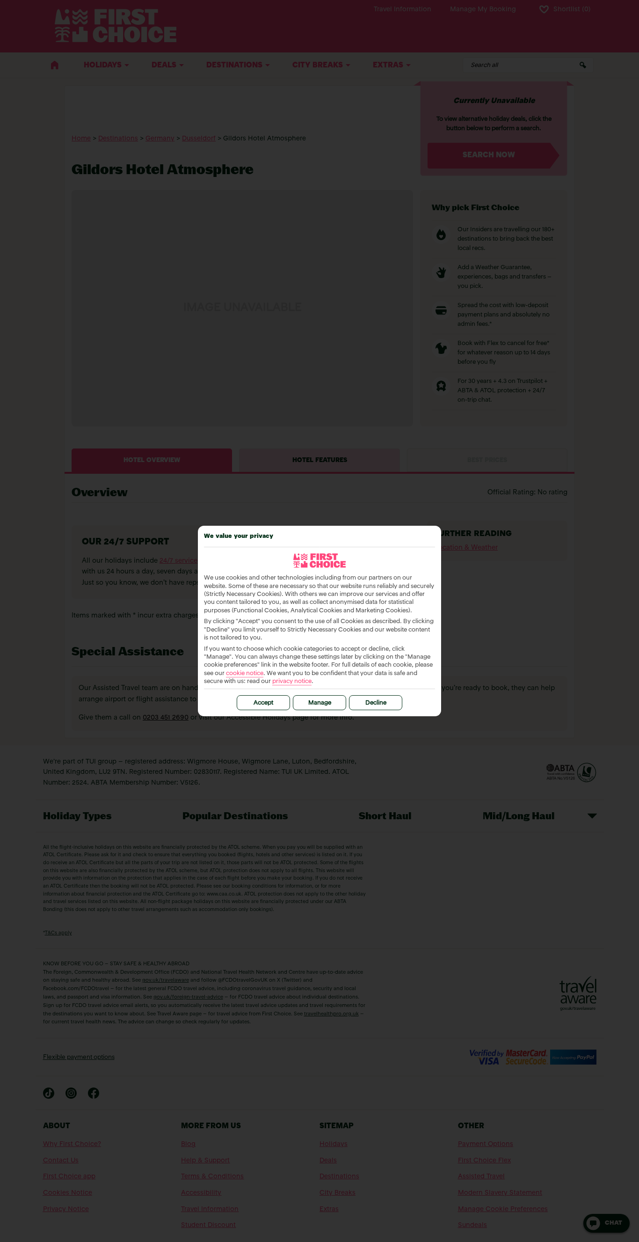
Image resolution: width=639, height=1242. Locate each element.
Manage (319, 703)
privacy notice (292, 681)
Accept (263, 703)
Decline (375, 703)
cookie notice (244, 673)
